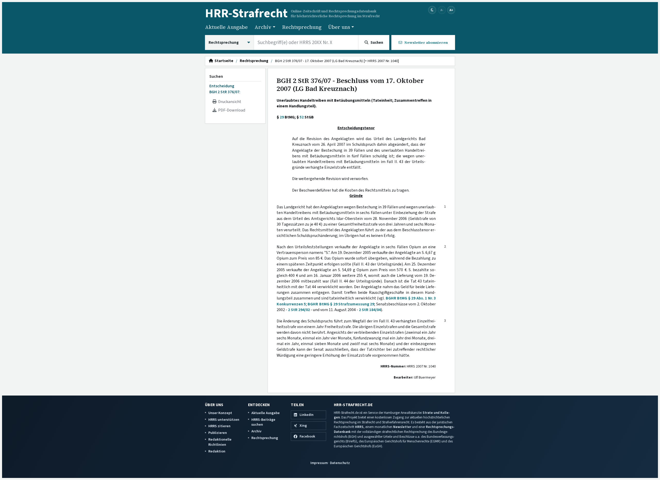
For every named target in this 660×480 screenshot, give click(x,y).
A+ (451, 10)
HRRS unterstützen (223, 419)
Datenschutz (340, 462)
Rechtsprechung (301, 27)
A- (441, 10)
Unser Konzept (220, 413)
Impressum (319, 462)
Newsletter (402, 426)
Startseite (223, 61)
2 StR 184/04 (370, 310)
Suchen (216, 76)
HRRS (359, 426)
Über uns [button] (339, 27)
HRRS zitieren (219, 426)
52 (302, 117)
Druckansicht (229, 102)
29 (282, 117)
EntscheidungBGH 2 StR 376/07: (224, 89)
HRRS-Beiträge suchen (263, 422)
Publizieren (217, 432)
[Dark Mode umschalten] (432, 10)
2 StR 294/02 (299, 310)
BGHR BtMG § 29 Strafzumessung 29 (341, 304)
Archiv (256, 431)
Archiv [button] (262, 27)
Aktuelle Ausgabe (226, 27)
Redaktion (216, 451)
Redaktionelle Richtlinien (220, 442)
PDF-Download (231, 110)
